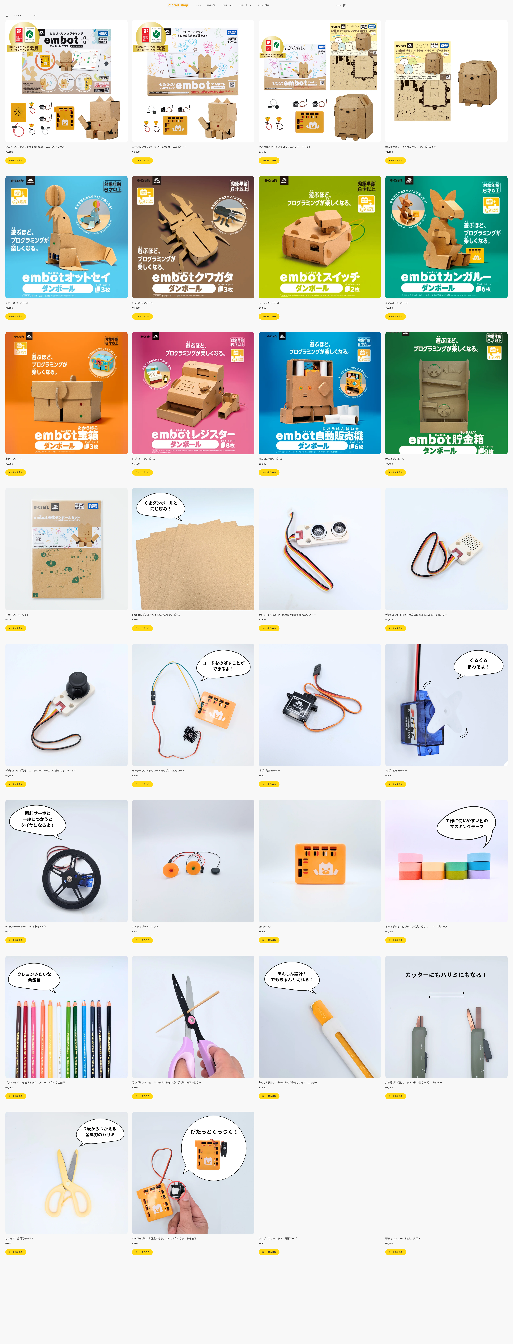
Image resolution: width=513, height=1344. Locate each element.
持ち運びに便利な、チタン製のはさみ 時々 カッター (413, 1082)
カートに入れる (16, 160)
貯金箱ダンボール (394, 459)
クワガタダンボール (142, 303)
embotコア (265, 927)
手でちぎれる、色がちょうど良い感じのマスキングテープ (416, 927)
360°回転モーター (396, 771)
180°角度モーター (269, 771)
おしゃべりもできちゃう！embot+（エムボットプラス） (36, 147)
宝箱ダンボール (13, 459)
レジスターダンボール (143, 459)
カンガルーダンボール (397, 303)
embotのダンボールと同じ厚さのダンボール (156, 615)
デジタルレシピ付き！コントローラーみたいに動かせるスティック (41, 771)
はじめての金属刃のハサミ (19, 1238)
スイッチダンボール (269, 303)
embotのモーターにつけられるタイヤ (25, 927)
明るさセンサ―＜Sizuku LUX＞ (402, 1238)
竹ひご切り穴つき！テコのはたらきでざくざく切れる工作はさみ (166, 1082)
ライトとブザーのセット (145, 927)
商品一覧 (211, 5)
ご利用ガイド (227, 5)
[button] (339, 5)
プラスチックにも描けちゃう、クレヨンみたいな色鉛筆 (35, 1082)
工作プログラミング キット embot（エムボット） (159, 147)
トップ (198, 5)
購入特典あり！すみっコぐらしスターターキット (285, 147)
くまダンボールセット (17, 615)
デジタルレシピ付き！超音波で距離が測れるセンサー (287, 615)
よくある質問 (263, 5)
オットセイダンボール (17, 303)
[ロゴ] (178, 5)
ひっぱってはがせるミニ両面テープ (278, 1238)
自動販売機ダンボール (270, 459)
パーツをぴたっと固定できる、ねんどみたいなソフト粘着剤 (164, 1238)
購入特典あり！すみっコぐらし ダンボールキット (412, 147)
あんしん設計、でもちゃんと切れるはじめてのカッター (288, 1082)
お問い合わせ (245, 5)
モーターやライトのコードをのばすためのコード (158, 771)
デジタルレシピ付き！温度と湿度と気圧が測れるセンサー (416, 615)
